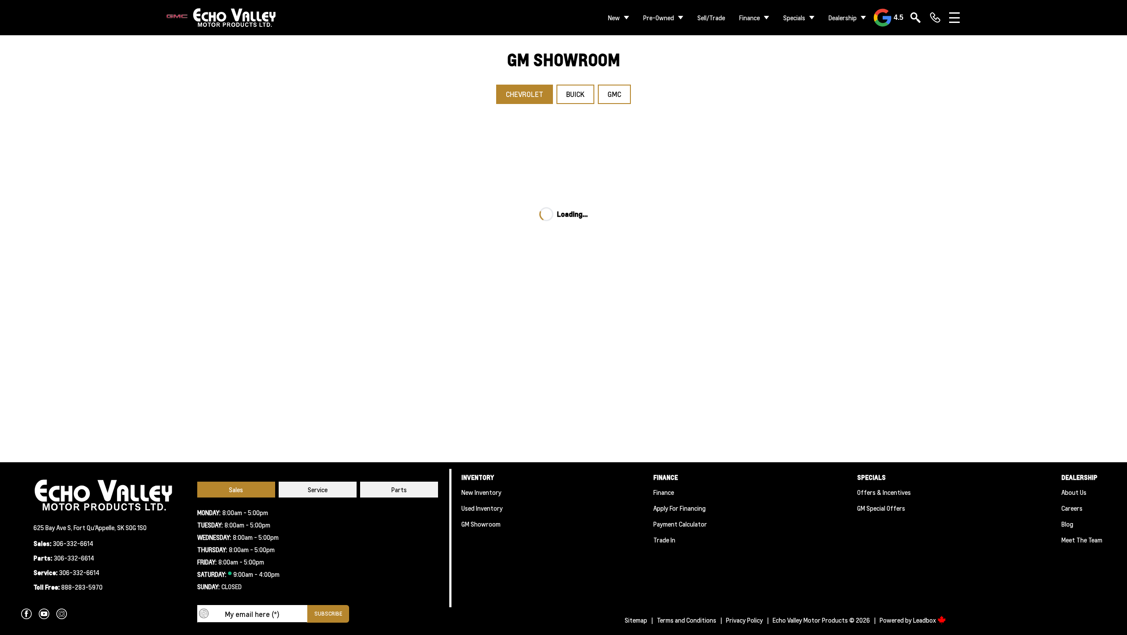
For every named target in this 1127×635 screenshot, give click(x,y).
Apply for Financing (679, 508)
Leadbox (925, 620)
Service (318, 490)
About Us (1073, 492)
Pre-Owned (658, 18)
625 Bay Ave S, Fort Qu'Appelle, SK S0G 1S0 (90, 527)
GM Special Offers (881, 508)
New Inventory (481, 492)
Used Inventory (482, 508)
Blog (1067, 524)
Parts (399, 490)
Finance (749, 18)
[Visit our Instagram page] (61, 614)
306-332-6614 (73, 543)
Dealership (843, 18)
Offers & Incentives (884, 492)
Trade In (664, 540)
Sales (236, 490)
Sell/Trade (711, 18)
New (614, 18)
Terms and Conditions (686, 620)
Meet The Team (1081, 540)
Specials (794, 18)
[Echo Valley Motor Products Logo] (221, 17)
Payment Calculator (680, 524)
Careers (1072, 508)
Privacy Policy (744, 620)
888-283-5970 (82, 587)
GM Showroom (481, 524)
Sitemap (636, 620)
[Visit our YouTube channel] (44, 614)
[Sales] (935, 17)
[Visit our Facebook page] (26, 614)
